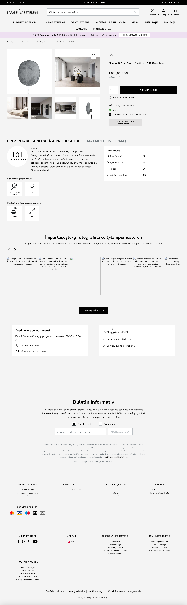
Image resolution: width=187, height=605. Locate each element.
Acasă (9, 42)
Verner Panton (28, 570)
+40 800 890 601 (29, 345)
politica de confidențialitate (116, 457)
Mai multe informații (108, 141)
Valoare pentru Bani (27, 573)
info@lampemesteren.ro (33, 350)
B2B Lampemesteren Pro (159, 550)
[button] (17, 108)
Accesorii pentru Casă (28, 576)
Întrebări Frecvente (28, 496)
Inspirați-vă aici (91, 310)
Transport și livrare (115, 490)
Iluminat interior (20, 42)
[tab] (45, 141)
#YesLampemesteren (159, 541)
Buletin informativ (159, 490)
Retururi (115, 493)
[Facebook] (18, 541)
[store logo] (22, 12)
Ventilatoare (80, 22)
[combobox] (93, 12)
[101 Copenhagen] (121, 54)
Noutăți (169, 22)
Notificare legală (115, 544)
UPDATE (134, 35)
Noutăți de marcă (159, 547)
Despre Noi (115, 541)
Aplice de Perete (35, 42)
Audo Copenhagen (27, 567)
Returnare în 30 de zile (159, 493)
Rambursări (115, 496)
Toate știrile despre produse (27, 579)
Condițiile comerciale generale (124, 591)
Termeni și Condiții (115, 547)
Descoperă (111, 34)
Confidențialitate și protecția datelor (65, 591)
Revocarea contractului (115, 498)
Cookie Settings (159, 544)
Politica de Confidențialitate (115, 550)
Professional (102, 28)
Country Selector (115, 553)
